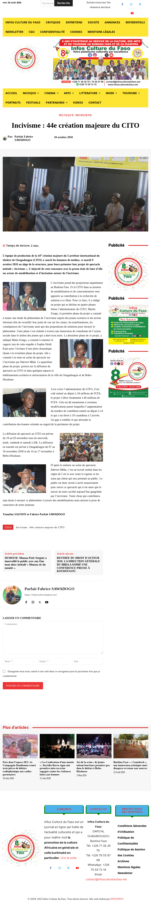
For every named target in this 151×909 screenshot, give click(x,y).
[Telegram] (89, 540)
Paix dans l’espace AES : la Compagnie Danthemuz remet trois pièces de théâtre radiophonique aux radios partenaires (19, 768)
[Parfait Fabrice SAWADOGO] (5, 138)
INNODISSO (116, 898)
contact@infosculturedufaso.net (106, 879)
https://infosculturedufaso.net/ (41, 594)
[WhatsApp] (71, 540)
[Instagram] (131, 4)
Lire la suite (69, 858)
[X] (140, 4)
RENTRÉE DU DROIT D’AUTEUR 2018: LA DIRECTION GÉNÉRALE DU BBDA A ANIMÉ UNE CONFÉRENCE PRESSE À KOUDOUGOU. (78, 564)
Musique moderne (75, 115)
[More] (139, 139)
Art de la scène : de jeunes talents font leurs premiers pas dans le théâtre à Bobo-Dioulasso (93, 767)
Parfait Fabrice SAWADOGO (24, 138)
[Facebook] (122, 4)
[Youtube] (132, 13)
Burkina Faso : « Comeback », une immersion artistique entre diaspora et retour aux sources (130, 765)
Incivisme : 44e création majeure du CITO (40, 527)
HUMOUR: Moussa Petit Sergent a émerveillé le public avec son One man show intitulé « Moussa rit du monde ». (26, 562)
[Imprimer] (80, 540)
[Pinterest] (61, 540)
